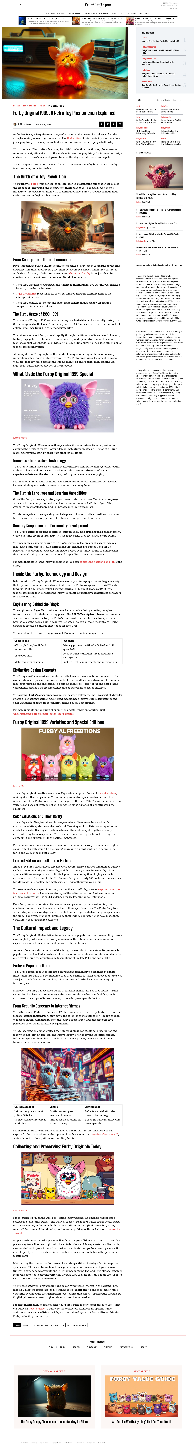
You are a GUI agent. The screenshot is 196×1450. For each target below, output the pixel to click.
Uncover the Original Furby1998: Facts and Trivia (171, 121)
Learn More (20, 437)
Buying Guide (163, 100)
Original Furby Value (144, 348)
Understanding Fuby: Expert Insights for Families (170, 132)
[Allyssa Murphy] (15, 124)
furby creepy (165, 128)
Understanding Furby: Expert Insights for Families (43, 713)
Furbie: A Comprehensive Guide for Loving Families (102, 18)
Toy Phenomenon (76, 1325)
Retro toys (57, 1325)
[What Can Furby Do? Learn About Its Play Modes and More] (159, 173)
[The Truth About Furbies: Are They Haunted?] (22, 21)
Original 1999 (40, 1325)
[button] (21, 5)
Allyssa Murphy (25, 124)
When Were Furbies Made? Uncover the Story (170, 110)
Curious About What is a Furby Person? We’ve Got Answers (146, 143)
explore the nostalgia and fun (97, 561)
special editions (106, 793)
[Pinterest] (113, 124)
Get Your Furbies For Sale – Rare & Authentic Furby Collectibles (146, 121)
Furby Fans (146, 70)
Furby (34, 183)
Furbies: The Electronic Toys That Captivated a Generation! (171, 143)
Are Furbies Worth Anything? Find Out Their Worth (141, 1422)
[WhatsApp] (120, 124)
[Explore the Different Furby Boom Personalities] (130, 21)
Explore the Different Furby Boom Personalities (154, 18)
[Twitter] (107, 124)
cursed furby (19, 105)
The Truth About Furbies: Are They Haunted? (46, 19)
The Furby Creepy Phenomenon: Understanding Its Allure (54, 1422)
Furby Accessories (149, 47)
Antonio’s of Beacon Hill (104, 1134)
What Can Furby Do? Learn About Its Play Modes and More (147, 110)
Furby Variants (166, 117)
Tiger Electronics (26, 293)
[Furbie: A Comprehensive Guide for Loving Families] (76, 21)
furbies (32, 105)
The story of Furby (79, 273)
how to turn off (37, 1308)
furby (42, 105)
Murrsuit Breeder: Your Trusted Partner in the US (160, 41)
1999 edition (74, 138)
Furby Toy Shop (160, 373)
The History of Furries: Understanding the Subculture (146, 132)
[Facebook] (101, 124)
